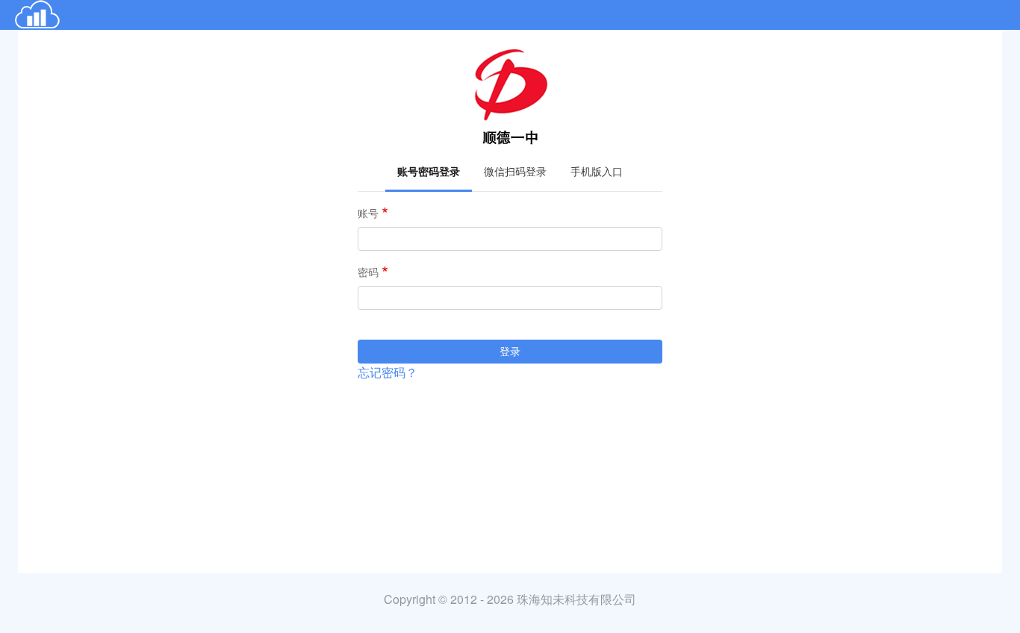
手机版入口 (596, 171)
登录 (510, 351)
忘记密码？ (387, 372)
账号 (368, 213)
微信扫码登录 (515, 171)
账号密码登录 (428, 171)
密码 (368, 272)
